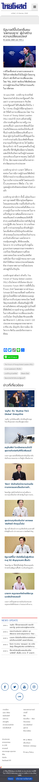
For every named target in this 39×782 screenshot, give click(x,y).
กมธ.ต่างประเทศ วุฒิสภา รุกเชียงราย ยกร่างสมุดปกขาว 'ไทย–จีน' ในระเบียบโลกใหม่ (22, 632)
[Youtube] (24, 686)
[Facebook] (5, 686)
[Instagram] (34, 686)
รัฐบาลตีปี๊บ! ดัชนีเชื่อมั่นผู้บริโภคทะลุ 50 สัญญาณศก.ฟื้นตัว (19, 558)
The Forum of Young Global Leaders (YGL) (19, 364)
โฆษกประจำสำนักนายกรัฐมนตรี (15, 378)
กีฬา (24, 716)
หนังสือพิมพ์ (7, 728)
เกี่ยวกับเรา (27, 743)
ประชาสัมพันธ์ (27, 725)
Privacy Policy (28, 752)
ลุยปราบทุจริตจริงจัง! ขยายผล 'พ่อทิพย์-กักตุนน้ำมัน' (19, 522)
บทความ (5, 719)
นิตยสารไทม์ (25, 373)
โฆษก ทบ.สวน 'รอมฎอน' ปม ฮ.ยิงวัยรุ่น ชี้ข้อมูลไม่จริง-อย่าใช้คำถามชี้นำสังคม (22, 645)
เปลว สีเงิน (6, 713)
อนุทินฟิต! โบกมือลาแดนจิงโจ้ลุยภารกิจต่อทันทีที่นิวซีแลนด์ (18, 449)
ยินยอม (10, 779)
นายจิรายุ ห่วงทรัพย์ (11, 373)
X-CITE (4, 745)
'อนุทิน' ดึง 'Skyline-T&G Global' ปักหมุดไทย (17, 412)
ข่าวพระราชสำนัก (8, 725)
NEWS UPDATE (10, 620)
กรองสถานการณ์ (29, 709)
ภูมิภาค (25, 728)
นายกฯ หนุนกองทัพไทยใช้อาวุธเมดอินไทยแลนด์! (19, 595)
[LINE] (19, 696)
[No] (36, 775)
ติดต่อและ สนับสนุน (29, 746)
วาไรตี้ (25, 713)
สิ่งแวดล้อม (27, 731)
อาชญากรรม (6, 742)
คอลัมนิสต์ (6, 716)
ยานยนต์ (5, 748)
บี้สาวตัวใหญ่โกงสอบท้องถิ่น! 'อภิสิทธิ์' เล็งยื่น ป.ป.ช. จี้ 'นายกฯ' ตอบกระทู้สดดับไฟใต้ (22, 651)
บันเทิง (4, 757)
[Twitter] (14, 686)
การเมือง (6, 709)
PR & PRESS (27, 740)
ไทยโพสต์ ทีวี (6, 760)
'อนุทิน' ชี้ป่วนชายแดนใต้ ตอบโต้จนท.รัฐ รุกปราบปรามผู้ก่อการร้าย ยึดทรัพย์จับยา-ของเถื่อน (22, 626)
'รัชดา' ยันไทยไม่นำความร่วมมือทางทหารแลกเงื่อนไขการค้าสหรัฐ (19, 487)
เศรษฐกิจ (6, 722)
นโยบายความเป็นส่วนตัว (24, 779)
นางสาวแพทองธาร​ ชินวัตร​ (13, 369)
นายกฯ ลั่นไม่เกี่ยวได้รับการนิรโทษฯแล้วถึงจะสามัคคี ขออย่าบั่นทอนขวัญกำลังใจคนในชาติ (22, 638)
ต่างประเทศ (6, 739)
